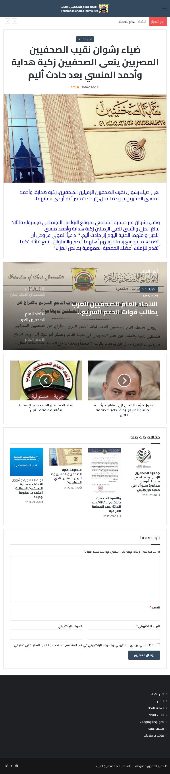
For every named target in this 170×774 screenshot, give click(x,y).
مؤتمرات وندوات (154, 735)
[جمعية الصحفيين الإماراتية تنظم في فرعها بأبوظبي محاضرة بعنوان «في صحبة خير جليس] (144, 458)
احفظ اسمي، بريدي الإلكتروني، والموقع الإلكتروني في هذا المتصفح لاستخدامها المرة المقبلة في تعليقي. (84, 645)
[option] (85, 306)
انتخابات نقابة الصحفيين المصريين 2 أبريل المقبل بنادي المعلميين (66, 476)
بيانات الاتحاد (156, 715)
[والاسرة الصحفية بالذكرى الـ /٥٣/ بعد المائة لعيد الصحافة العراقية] (104, 471)
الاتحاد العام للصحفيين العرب (113, 766)
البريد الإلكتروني (148, 626)
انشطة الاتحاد (156, 708)
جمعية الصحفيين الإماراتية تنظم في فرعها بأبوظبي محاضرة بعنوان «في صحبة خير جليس (145, 481)
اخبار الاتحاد (85, 39)
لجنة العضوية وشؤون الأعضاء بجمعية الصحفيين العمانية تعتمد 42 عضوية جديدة (27, 488)
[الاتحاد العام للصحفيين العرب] (85, 8)
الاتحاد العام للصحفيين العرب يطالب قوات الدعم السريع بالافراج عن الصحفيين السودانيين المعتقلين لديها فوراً (115, 308)
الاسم (155, 607)
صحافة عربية (156, 728)
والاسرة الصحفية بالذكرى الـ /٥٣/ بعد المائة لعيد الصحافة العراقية (106, 504)
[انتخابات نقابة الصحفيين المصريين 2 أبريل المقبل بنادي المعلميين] (65, 457)
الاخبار (160, 701)
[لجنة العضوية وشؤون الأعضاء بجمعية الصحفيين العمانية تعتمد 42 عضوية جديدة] (26, 462)
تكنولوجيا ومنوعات (152, 721)
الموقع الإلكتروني (70, 626)
